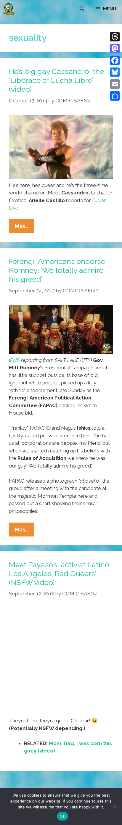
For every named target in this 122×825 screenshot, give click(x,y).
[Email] (115, 84)
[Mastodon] (115, 48)
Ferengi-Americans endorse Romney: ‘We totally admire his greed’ (57, 270)
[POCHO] (9, 9)
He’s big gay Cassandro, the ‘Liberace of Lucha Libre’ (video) (56, 80)
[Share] (115, 96)
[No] (115, 806)
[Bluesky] (115, 72)
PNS (15, 360)
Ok (62, 816)
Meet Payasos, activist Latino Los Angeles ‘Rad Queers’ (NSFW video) (59, 573)
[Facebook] (115, 60)
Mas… (24, 228)
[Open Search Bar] (82, 9)
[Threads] (115, 37)
